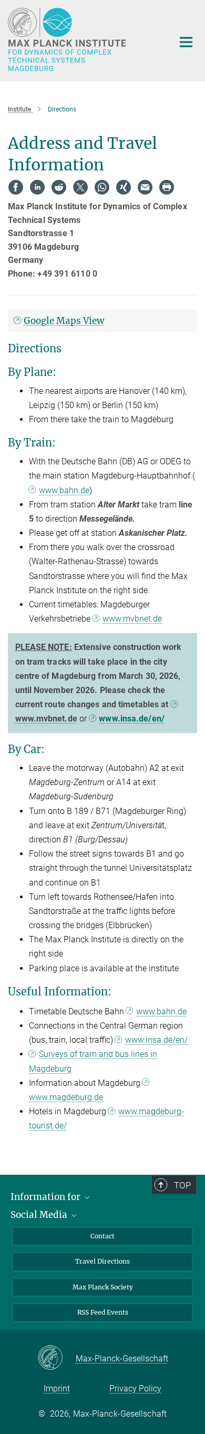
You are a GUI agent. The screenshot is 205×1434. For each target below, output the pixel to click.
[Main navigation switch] (186, 42)
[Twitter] (80, 187)
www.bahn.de (64, 490)
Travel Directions (102, 1261)
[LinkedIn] (37, 187)
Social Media (40, 1214)
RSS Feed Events (102, 1312)
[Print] (167, 187)
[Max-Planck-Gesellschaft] (56, 1358)
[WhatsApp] (102, 187)
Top (182, 1185)
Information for (47, 1197)
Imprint (57, 1389)
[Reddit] (59, 187)
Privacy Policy (135, 1389)
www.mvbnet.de (132, 619)
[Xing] (123, 187)
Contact (102, 1236)
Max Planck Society (103, 1287)
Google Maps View (64, 321)
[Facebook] (16, 187)
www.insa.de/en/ (132, 719)
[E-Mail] (145, 187)
